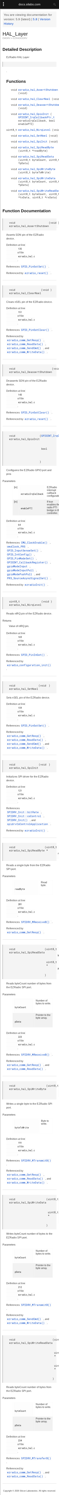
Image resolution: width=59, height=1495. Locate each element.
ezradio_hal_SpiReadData (36, 156)
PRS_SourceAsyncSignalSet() (28, 578)
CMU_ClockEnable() (35, 542)
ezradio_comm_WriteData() (26, 352)
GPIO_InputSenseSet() (23, 550)
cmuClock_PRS (17, 546)
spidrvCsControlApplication (28, 824)
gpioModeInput (18, 566)
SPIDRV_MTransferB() (36, 1458)
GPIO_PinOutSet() (34, 266)
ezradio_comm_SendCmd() (25, 348)
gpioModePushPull (20, 574)
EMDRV (7, 38)
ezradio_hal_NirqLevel (35, 129)
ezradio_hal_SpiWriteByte (36, 169)
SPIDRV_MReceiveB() (36, 922)
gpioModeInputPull (21, 570)
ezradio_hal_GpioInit (34, 114)
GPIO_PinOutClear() (36, 329)
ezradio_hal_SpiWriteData (36, 178)
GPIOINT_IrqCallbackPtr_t (36, 117)
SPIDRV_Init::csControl (25, 816)
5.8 (35, 19)
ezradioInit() (36, 584)
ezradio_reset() (37, 273)
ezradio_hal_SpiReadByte (36, 147)
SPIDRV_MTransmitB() (36, 1160)
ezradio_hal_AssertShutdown (38, 89)
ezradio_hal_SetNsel (33, 135)
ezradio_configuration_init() (29, 665)
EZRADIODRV (20, 38)
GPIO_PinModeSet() (21, 558)
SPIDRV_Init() (18, 820)
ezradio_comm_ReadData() (26, 344)
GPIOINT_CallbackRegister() (28, 562)
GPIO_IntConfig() (20, 554)
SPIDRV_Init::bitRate (23, 812)
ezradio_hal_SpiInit (33, 141)
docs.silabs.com (29, 4)
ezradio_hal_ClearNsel (35, 99)
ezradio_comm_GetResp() (25, 340)
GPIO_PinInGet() (33, 654)
